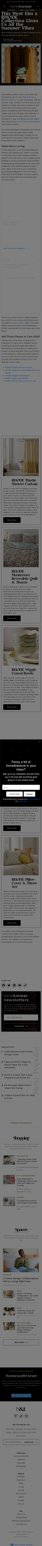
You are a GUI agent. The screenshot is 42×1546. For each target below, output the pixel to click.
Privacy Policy (22, 801)
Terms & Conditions (34, 799)
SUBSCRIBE (14, 794)
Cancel (29, 794)
